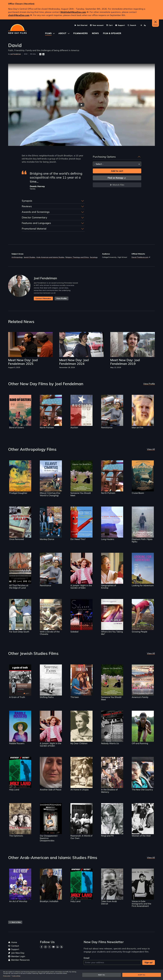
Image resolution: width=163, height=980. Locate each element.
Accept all (141, 975)
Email (86, 958)
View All (151, 449)
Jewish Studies (29, 257)
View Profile (61, 298)
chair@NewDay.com (18, 15)
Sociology (94, 257)
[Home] (17, 29)
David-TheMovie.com (140, 257)
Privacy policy (6, 976)
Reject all (101, 975)
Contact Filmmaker (43, 298)
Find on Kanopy (115, 177)
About (62, 33)
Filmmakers (80, 33)
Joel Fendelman (15, 54)
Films (48, 33)
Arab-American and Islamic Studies (50, 257)
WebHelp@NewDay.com (73, 12)
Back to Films (16, 922)
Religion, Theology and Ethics (77, 257)
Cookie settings (16, 976)
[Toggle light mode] (143, 25)
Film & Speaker (112, 33)
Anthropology (17, 257)
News (95, 33)
